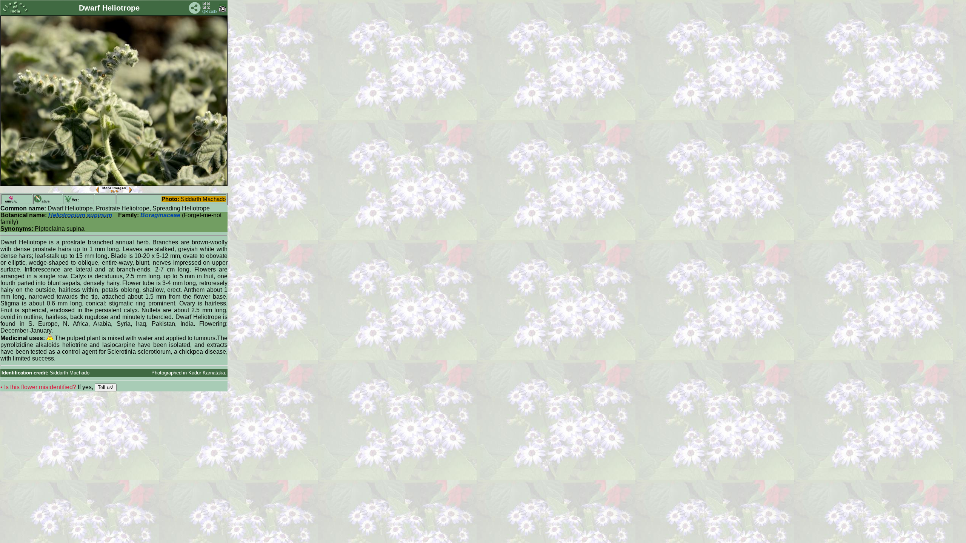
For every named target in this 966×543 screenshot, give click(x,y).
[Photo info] (222, 10)
